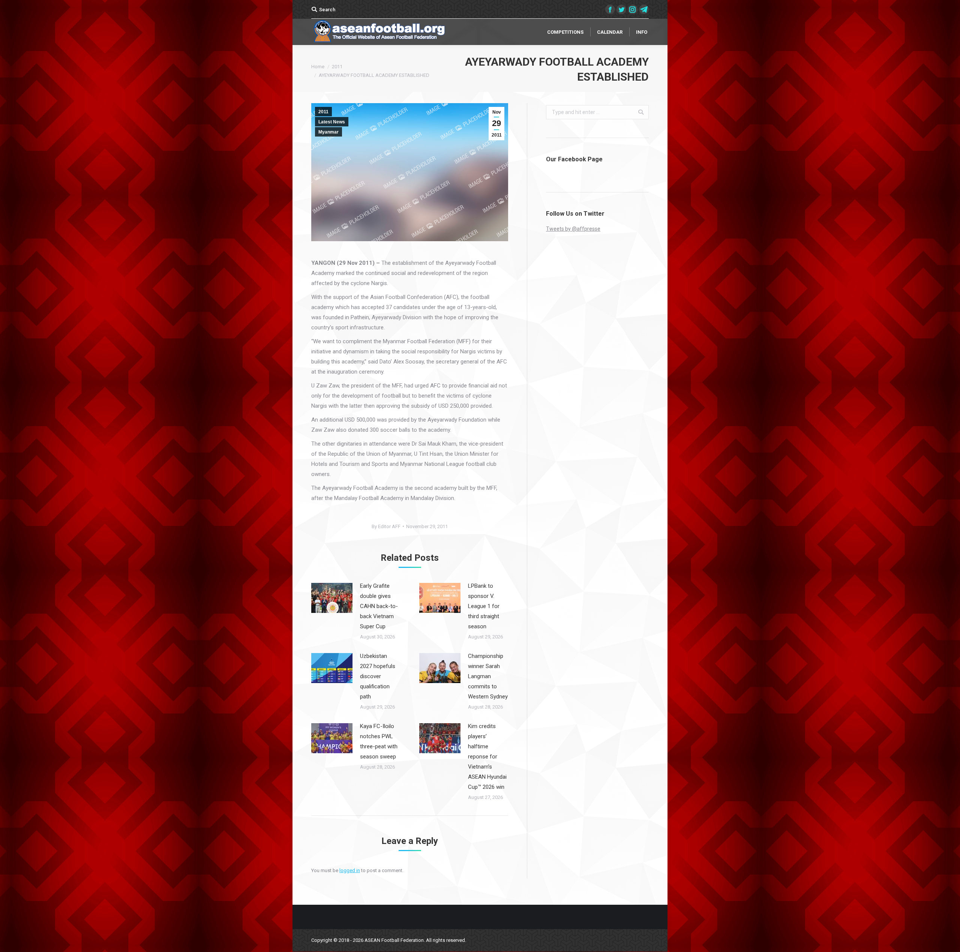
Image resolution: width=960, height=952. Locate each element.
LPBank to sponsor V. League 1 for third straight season (484, 606)
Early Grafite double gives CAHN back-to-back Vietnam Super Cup (379, 606)
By (386, 526)
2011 (337, 66)
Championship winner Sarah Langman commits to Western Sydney (488, 676)
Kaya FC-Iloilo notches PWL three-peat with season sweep (379, 741)
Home (317, 66)
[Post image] (331, 598)
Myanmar (328, 132)
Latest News (331, 122)
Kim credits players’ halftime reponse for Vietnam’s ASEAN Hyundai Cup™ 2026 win (487, 756)
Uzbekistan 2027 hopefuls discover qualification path (377, 676)
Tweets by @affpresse (573, 229)
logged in (349, 870)
